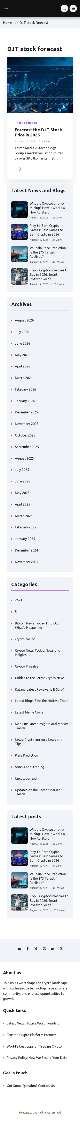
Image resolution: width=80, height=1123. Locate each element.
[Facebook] (27, 949)
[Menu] (73, 8)
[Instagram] (44, 949)
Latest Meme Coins (29, 712)
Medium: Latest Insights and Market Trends (41, 726)
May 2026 (22, 355)
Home (7, 23)
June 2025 (22, 481)
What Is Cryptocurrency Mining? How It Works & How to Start (47, 208)
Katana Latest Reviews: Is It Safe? (39, 689)
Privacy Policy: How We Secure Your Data (37, 1058)
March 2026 (24, 378)
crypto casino (25, 639)
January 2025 (25, 539)
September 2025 (27, 447)
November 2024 (26, 562)
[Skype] (61, 949)
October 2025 (25, 435)
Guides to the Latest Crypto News (40, 678)
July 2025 (22, 470)
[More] (18, 168)
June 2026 (22, 343)
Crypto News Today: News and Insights (37, 653)
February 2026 (25, 389)
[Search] (64, 8)
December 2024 (26, 550)
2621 (18, 600)
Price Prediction (26, 122)
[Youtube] (19, 949)
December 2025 (26, 412)
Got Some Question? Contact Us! (31, 1086)
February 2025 (25, 527)
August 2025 (24, 458)
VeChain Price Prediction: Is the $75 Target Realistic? (48, 252)
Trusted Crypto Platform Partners (32, 1035)
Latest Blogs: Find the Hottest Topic (41, 701)
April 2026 (22, 366)
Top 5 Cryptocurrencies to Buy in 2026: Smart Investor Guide (49, 274)
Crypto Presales (26, 666)
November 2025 (26, 424)
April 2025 (22, 504)
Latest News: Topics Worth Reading (33, 1023)
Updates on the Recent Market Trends (37, 792)
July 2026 (22, 332)
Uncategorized (26, 778)
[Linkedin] (52, 949)
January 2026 (25, 401)
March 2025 (24, 516)
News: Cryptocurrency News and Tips (39, 742)
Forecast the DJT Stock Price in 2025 (38, 132)
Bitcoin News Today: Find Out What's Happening (37, 625)
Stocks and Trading (29, 767)
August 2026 (24, 320)
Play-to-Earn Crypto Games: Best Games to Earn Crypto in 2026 (46, 230)
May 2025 (22, 493)
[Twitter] (36, 949)
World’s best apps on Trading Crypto (34, 1046)
